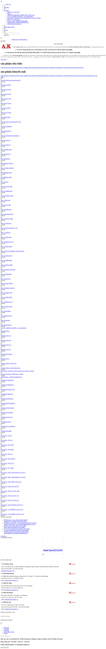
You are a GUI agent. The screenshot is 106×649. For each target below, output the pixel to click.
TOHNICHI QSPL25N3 (7, 408)
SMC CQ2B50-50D (6, 237)
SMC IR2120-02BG (6, 325)
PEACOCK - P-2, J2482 (7, 468)
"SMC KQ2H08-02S (6, 126)
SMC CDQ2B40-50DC (7, 214)
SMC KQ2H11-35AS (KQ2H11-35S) (11, 122)
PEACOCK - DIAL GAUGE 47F (10, 486)
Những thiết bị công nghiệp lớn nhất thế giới (15, 533)
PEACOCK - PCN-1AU (7, 463)
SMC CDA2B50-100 (6, 255)
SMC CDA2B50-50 (6, 223)
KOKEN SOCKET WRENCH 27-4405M (12, 374)
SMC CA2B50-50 (5, 232)
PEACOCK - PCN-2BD (7, 449)
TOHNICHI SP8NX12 (7, 394)
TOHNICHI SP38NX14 (7, 380)
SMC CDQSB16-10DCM (7, 288)
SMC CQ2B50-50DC (6, 246)
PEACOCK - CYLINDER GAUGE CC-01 (12, 514)
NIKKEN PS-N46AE (6, 354)
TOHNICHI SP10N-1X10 (8, 389)
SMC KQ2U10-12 (6, 140)
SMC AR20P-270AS (6, 316)
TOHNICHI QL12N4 (6, 417)
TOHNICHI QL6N (6, 422)
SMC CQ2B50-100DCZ (7, 168)
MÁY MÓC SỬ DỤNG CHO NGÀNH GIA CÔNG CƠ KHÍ (23, 18)
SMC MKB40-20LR (6, 172)
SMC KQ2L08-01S (6, 131)
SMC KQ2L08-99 (5, 117)
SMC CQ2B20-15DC (6, 306)
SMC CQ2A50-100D (6, 186)
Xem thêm (3, 59)
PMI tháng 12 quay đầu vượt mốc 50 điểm (15, 521)
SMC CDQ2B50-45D (6, 191)
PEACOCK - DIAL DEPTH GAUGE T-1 (12, 505)
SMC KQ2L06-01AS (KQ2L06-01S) (11, 80)
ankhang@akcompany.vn (7, 571)
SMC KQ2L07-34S (6, 99)
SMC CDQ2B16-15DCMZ (8, 269)
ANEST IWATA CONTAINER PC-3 (11, 368)
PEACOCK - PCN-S (6, 435)
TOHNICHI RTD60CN (7, 398)
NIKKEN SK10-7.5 (6, 345)
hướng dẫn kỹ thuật (9, 27)
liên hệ (5, 30)
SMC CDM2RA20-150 (7, 242)
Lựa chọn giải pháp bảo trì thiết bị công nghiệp (16, 530)
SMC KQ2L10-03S (6, 112)
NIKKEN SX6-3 (5, 331)
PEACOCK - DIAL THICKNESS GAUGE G (13, 472)
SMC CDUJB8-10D (6, 209)
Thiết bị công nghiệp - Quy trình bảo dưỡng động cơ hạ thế (19, 524)
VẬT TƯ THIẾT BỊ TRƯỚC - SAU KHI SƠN (20, 16)
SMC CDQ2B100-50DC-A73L (9, 228)
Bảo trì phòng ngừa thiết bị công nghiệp (14, 527)
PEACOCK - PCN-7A (7, 440)
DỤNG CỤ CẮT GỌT (13, 12)
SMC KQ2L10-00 (5, 108)
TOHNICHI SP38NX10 (7, 385)
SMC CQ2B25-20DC (6, 297)
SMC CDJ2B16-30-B (6, 292)
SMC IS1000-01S (5, 159)
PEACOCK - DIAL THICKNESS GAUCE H (13, 477)
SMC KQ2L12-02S (6, 89)
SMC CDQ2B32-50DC (7, 219)
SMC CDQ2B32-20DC (7, 195)
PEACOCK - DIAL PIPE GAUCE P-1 (11, 482)
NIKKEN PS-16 (5, 359)
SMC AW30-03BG (6, 311)
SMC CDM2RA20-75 (7, 302)
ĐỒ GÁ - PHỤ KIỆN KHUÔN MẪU (17, 21)
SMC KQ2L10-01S (6, 103)
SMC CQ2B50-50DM (7, 265)
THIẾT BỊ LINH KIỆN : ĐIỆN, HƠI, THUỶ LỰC (21, 15)
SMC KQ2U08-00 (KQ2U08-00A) (10, 135)
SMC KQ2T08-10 (5, 145)
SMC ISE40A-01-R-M (7, 163)
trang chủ (8, 4)
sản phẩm (6, 10)
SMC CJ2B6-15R (5, 200)
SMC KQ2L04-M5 (6, 85)
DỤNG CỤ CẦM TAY (13, 19)
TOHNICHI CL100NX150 (8, 426)
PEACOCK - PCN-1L (7, 454)
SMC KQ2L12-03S (6, 94)
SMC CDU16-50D (6, 205)
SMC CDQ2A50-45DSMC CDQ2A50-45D (12, 251)
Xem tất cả (3, 536)
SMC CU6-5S (4, 182)
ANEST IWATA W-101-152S (8, 363)
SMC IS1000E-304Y (6, 149)
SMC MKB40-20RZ (6, 177)
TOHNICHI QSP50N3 (7, 412)
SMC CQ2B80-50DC (6, 260)
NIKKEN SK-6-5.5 (6, 349)
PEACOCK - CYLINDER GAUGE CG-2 (12, 509)
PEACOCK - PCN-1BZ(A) (8, 458)
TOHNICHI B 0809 (6, 431)
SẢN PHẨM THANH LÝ (14, 24)
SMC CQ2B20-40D (6, 274)
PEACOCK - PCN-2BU (7, 445)
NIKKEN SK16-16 (6, 335)
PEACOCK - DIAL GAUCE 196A (10, 491)
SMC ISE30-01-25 (6, 154)
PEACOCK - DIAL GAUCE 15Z (10, 500)
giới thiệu (6, 7)
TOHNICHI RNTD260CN (8, 403)
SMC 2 (9, 13)
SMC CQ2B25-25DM (7, 283)
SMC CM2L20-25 (5, 279)
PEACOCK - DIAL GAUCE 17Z (10, 495)
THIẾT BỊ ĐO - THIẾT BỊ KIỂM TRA (18, 22)
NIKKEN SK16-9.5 (6, 340)
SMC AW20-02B (5, 320)
